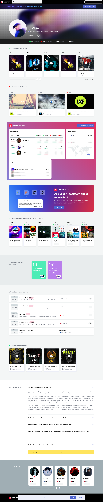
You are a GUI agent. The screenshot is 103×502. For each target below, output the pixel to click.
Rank (12, 135)
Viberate (5, 2)
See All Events (13, 338)
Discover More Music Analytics (93, 2)
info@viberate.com (50, 452)
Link (30, 169)
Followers (39, 135)
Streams (46, 135)
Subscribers (54, 135)
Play (17, 63)
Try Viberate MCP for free (89, 6)
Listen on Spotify (88, 79)
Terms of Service (90, 497)
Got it (73, 497)
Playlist (12, 166)
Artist (17, 135)
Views (61, 135)
